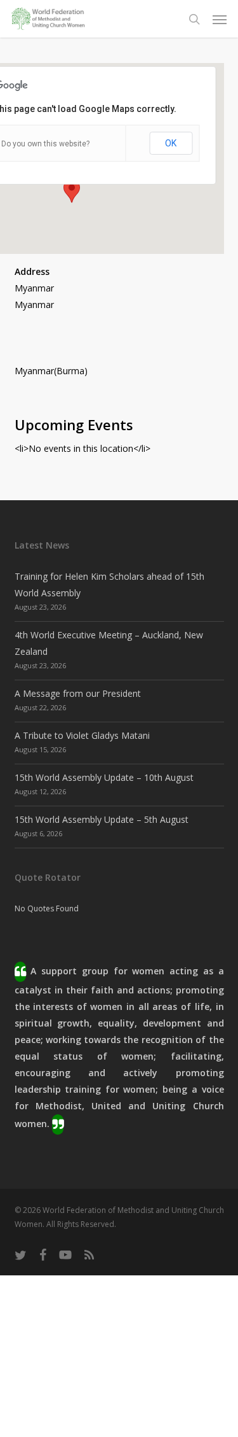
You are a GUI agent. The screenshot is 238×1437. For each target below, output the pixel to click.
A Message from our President (78, 693)
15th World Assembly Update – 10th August (104, 777)
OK (170, 143)
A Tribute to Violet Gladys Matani (82, 735)
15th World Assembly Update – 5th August (101, 819)
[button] (220, 19)
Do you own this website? (45, 143)
